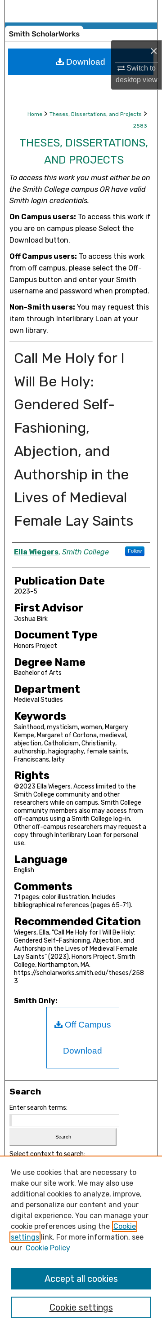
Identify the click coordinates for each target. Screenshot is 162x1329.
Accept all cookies (81, 1278)
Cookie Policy (48, 1248)
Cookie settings (81, 1307)
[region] (81, 1242)
